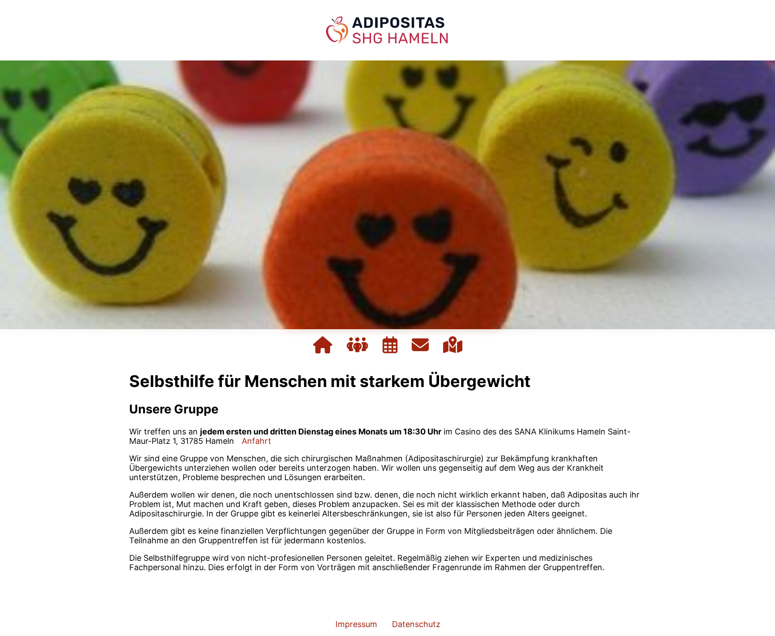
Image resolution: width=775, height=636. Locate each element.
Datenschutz (416, 624)
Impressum (356, 624)
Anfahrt (256, 441)
